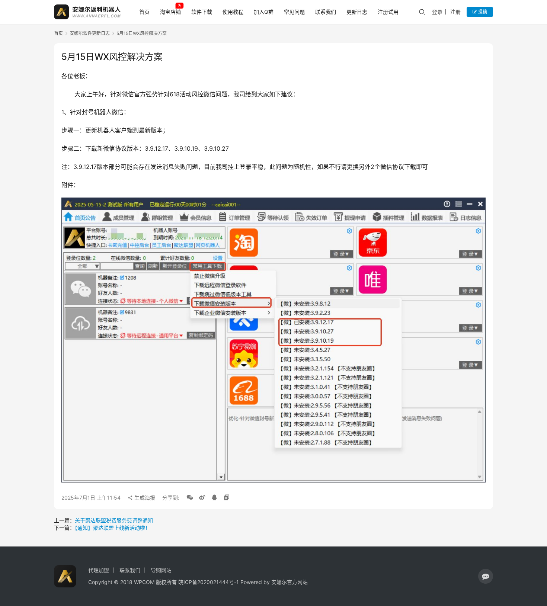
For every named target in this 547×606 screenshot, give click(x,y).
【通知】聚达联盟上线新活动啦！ (112, 528)
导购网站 (161, 570)
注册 (455, 12)
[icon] (485, 576)
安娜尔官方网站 (289, 582)
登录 (437, 12)
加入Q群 (264, 12)
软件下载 (201, 12)
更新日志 (356, 12)
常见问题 (294, 12)
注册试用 (388, 12)
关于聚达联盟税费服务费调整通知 (114, 520)
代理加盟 (98, 570)
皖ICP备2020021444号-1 (208, 582)
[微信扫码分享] (189, 498)
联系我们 (325, 12)
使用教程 (233, 12)
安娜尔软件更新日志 (90, 33)
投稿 (482, 12)
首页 (144, 12)
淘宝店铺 (170, 12)
